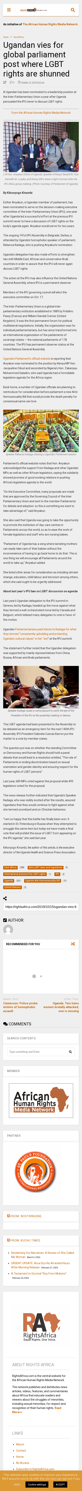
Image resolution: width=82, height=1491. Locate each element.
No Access (22, 1463)
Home (20, 1456)
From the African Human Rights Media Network (41, 112)
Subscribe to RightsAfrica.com (35, 1469)
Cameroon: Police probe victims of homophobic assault (20, 1007)
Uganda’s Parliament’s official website (26, 358)
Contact (21, 1450)
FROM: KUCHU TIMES (25, 1240)
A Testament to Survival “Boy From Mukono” (38, 1273)
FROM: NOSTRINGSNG (26, 1216)
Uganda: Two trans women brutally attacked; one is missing (61, 1007)
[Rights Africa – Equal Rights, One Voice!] (32, 13)
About (20, 1444)
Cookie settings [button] (37, 1484)
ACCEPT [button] (60, 1484)
